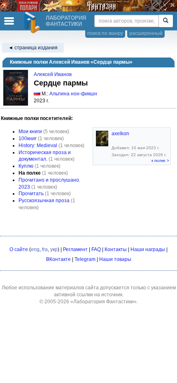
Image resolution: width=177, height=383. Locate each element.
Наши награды (147, 249)
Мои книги (30, 131)
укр (54, 249)
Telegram (85, 259)
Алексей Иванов (53, 74)
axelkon (120, 133)
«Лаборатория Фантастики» (103, 302)
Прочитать (31, 193)
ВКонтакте (58, 259)
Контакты (116, 249)
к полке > (160, 160)
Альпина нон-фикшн (73, 94)
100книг (28, 138)
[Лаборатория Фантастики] (33, 23)
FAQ (96, 249)
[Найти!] (165, 21)
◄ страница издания (33, 48)
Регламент (75, 249)
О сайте (18, 249)
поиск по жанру (105, 33)
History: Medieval (38, 145)
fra (45, 249)
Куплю (26, 166)
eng (35, 249)
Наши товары (115, 259)
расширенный (146, 33)
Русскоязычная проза (44, 200)
